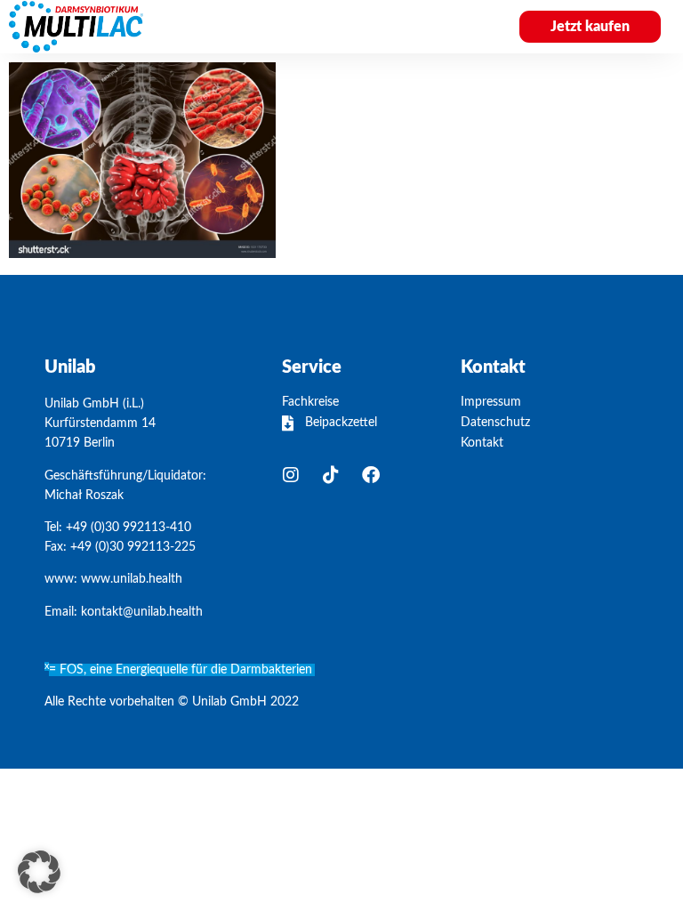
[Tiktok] (331, 475)
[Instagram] (291, 475)
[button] (463, 27)
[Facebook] (371, 475)
